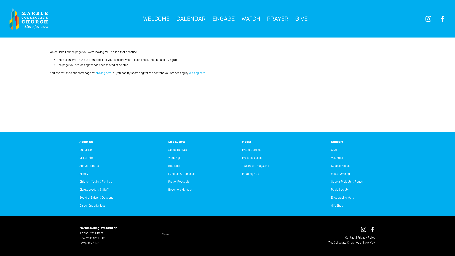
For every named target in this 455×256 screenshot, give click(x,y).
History (83, 173)
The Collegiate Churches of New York (351, 242)
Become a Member (180, 189)
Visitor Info (86, 157)
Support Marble (340, 165)
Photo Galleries (251, 149)
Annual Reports (89, 165)
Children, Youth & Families (95, 181)
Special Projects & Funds (347, 181)
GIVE (301, 18)
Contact (350, 237)
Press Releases (252, 157)
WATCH (251, 18)
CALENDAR (191, 18)
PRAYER (277, 18)
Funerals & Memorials (181, 173)
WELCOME (156, 18)
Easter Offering (340, 173)
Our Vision (85, 149)
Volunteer (337, 157)
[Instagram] (428, 18)
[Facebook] (442, 18)
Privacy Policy (366, 237)
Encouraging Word (342, 197)
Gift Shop (337, 205)
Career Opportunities (92, 205)
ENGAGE (224, 18)
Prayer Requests (178, 181)
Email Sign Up (250, 173)
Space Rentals (177, 149)
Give (334, 149)
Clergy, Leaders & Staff (93, 189)
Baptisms (174, 165)
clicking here (103, 73)
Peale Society (340, 189)
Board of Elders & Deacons (96, 197)
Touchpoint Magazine (255, 165)
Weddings (174, 157)
